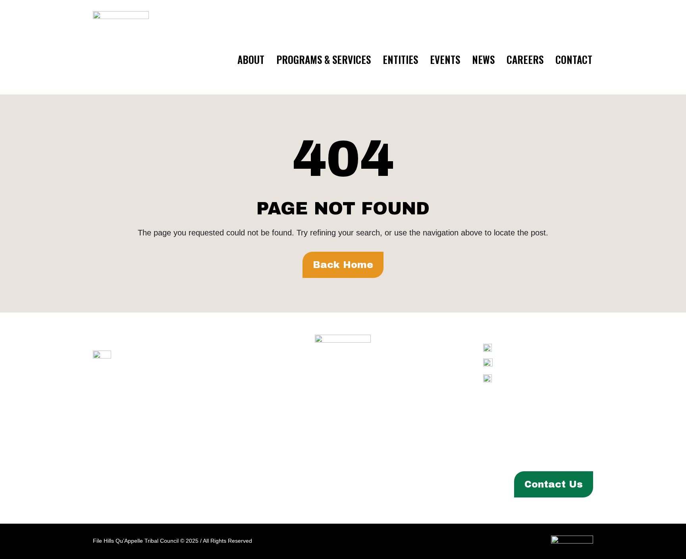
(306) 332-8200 (554, 348)
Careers (525, 59)
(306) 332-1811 (554, 363)
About (250, 59)
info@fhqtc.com (558, 378)
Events (445, 59)
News (483, 59)
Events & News (291, 484)
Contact (573, 59)
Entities (400, 59)
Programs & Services (323, 59)
